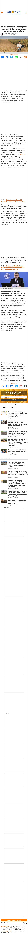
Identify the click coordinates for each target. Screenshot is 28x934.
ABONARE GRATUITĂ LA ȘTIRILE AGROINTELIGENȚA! (14, 393)
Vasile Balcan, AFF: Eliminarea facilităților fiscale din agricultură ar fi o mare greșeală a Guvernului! (13, 267)
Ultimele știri (5, 458)
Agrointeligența (5, 926)
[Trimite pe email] (21, 57)
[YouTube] (21, 386)
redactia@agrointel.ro (7, 931)
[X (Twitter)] (11, 57)
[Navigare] (2, 12)
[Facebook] (2, 57)
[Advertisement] (14, 5)
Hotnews (22, 154)
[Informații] (26, 12)
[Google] (2, 386)
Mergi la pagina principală (14, 920)
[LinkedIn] (7, 57)
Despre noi (4, 923)
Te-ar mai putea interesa (8, 407)
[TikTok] (25, 386)
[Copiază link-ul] (25, 57)
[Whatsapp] (16, 57)
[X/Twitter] (16, 386)
